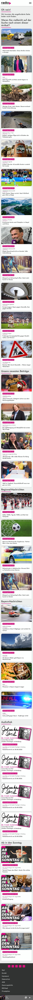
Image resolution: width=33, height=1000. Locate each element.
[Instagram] (16, 966)
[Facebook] (13, 966)
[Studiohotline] (24, 966)
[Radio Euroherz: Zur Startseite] (14, 3)
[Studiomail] (20, 966)
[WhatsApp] (9, 966)
